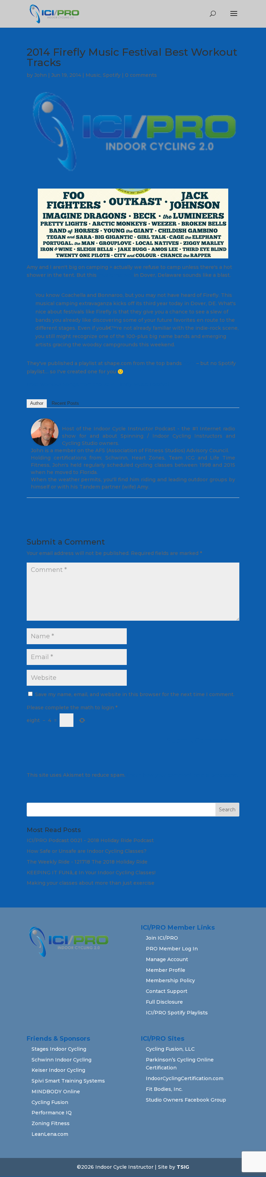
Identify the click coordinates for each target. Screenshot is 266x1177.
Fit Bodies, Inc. (164, 1089)
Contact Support (166, 991)
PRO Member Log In (172, 949)
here (189, 363)
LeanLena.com (50, 1134)
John (40, 75)
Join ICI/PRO (162, 938)
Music (93, 75)
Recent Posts (65, 403)
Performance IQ (52, 1113)
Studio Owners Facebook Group (186, 1100)
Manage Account (167, 959)
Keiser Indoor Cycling (58, 1070)
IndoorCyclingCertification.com (184, 1078)
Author (36, 403)
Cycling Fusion (50, 1102)
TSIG (183, 1167)
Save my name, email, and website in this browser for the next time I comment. (134, 694)
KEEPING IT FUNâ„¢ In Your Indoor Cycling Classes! (91, 872)
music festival (115, 275)
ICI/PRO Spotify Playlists (177, 1013)
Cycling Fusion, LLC (170, 1049)
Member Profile (165, 970)
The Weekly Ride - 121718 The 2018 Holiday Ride (87, 862)
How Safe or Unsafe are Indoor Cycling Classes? (87, 851)
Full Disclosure (164, 1002)
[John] (45, 441)
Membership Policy (170, 980)
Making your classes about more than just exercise (90, 883)
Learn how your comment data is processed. (182, 775)
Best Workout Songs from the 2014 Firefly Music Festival (98, 384)
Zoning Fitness (51, 1123)
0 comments (141, 75)
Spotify (112, 75)
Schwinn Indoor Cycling (61, 1060)
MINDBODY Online (56, 1091)
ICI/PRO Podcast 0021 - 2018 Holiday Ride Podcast (90, 840)
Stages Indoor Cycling (59, 1049)
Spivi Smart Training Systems (68, 1081)
